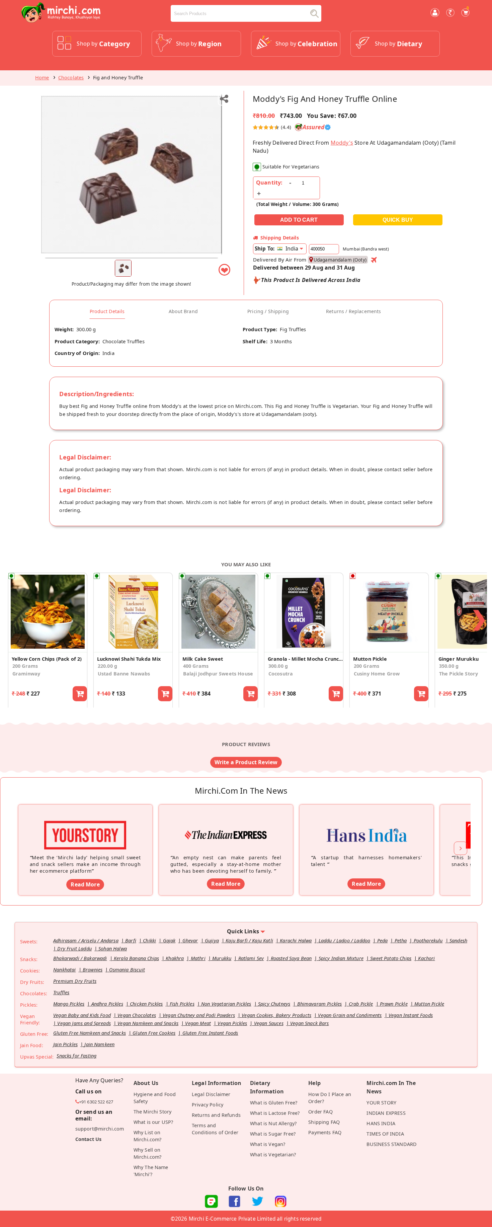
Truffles (61, 992)
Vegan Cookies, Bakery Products (276, 1015)
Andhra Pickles (107, 1004)
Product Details (107, 311)
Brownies (92, 969)
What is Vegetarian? (273, 1154)
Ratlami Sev (251, 958)
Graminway (26, 673)
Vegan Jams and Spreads (84, 1023)
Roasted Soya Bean (291, 958)
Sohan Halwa (112, 948)
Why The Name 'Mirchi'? (151, 1170)
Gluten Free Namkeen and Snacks (89, 1033)
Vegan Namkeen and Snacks (147, 1023)
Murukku (221, 958)
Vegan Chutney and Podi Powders (199, 1015)
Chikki (149, 940)
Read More (85, 884)
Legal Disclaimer (211, 1094)
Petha (401, 940)
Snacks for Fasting (76, 1056)
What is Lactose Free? (275, 1113)
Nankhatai (64, 969)
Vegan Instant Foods (411, 1015)
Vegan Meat (198, 1023)
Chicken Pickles (146, 1004)
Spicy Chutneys (274, 1004)
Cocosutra (280, 673)
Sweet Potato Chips (390, 958)
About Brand (183, 311)
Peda (382, 940)
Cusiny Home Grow (377, 673)
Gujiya (212, 940)
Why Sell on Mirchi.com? (148, 1153)
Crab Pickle (361, 1004)
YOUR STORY (381, 1102)
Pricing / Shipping (268, 311)
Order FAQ (320, 1111)
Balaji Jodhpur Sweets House (218, 673)
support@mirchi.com (99, 1129)
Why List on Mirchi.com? (148, 1136)
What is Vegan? (267, 1144)
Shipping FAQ (324, 1122)
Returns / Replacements (353, 311)
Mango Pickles (68, 1004)
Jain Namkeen (99, 1044)
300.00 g (278, 666)
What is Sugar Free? (273, 1134)
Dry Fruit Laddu (74, 948)
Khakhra (175, 958)
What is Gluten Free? (273, 1102)
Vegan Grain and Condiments (350, 1015)
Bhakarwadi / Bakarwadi (80, 958)
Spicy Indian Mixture (341, 958)
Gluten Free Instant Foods (210, 1033)
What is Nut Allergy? (273, 1123)
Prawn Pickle (394, 1004)
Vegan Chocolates (136, 1015)
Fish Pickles (182, 1004)
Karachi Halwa (296, 940)
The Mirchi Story (153, 1111)
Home (42, 77)
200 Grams (25, 666)
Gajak (169, 940)
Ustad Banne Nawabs (124, 673)
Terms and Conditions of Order (215, 1129)
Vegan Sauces (268, 1023)
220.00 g (107, 666)
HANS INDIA (380, 1123)
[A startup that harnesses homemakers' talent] (366, 825)
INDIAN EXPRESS (385, 1113)
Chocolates (71, 77)
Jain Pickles (65, 1044)
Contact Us (88, 1139)
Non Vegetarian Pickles (226, 1004)
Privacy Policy (207, 1104)
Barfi (130, 940)
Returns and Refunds (216, 1115)
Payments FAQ (324, 1132)
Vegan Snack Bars (309, 1023)
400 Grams (196, 666)
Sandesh (458, 940)
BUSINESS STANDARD (391, 1144)
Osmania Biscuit (127, 969)
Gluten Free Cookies (154, 1033)
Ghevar (190, 940)
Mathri (198, 958)
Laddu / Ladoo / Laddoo (345, 940)
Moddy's (342, 142)
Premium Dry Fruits (74, 981)
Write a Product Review (246, 762)
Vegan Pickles (232, 1023)
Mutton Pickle (429, 1004)
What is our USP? (153, 1122)
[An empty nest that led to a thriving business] (226, 825)
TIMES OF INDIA (385, 1134)
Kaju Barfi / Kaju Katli (249, 940)
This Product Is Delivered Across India (310, 280)
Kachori (426, 958)
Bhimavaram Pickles (319, 1004)
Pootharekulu (428, 940)
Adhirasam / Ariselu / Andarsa (85, 940)
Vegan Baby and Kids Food (82, 1015)
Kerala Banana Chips (136, 958)
